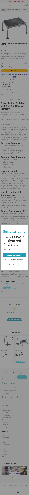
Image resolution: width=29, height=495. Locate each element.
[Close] (26, 226)
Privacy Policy (14, 260)
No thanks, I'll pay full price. (14, 265)
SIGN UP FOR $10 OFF (14, 255)
